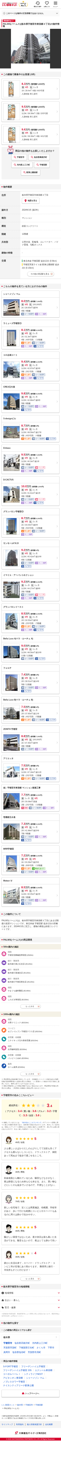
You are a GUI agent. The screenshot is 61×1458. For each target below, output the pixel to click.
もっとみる (29, 1006)
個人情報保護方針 (34, 1424)
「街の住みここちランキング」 (32, 1122)
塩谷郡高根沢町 (40, 157)
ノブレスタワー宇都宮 (14, 1382)
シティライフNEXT (33, 1374)
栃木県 (6, 1337)
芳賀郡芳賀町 (10, 1347)
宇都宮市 (20, 157)
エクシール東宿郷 (43, 1370)
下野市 (51, 1347)
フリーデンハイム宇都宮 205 (17, 1370)
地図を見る (32, 200)
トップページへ (32, 1393)
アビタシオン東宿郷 (13, 1378)
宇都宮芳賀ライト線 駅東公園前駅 (38, 264)
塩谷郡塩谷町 (18, 1352)
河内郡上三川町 (23, 165)
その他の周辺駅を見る (39, 274)
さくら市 (41, 1347)
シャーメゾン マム (35, 1378)
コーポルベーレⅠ (12, 1374)
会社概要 (49, 1424)
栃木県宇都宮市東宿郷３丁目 (35, 195)
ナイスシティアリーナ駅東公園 (18, 1385)
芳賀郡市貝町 (34, 1352)
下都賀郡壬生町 (26, 1347)
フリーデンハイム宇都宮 (33, 1366)
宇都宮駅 (43, 165)
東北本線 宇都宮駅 (31, 261)
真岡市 (6, 1352)
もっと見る (29, 1279)
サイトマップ (7, 1424)
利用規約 (20, 1424)
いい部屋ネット (8, 1405)
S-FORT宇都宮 (10, 1366)
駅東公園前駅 (32, 172)
